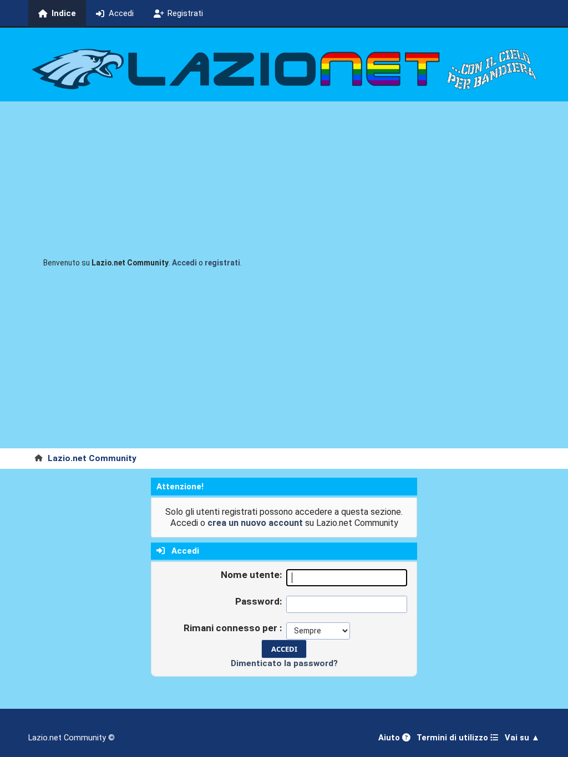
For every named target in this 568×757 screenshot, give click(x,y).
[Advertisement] (284, 365)
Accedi (184, 262)
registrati (222, 262)
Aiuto (390, 738)
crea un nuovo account (255, 523)
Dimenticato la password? (284, 663)
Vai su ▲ (522, 738)
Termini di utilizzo (453, 738)
